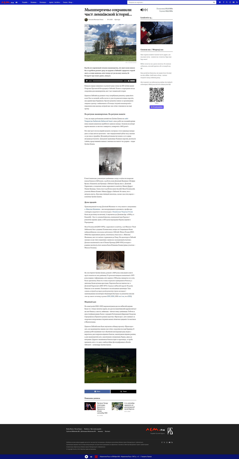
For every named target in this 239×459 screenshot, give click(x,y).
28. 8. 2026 (127, 411)
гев (120, 296)
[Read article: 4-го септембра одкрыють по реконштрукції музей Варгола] (117, 406)
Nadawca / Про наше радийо (92, 429)
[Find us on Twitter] (227, 2)
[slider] (132, 80)
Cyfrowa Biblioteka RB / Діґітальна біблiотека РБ (81, 431)
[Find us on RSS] (237, 2)
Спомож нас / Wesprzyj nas (152, 50)
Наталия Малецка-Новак (96, 19)
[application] (110, 81)
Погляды (43, 2)
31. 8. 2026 (100, 415)
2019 (108, 296)
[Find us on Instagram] (230, 2)
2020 (112, 296)
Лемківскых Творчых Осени (122, 212)
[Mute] (129, 81)
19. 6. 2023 (110, 19)
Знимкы (100, 431)
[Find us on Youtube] (233, 2)
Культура (117, 19)
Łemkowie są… (146, 18)
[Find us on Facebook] (223, 2)
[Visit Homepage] (7, 2)
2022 (129, 296)
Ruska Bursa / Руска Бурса (74, 429)
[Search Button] (214, 2)
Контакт (107, 431)
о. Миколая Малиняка (92, 209)
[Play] (87, 81)
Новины (33, 2)
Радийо (24, 2)
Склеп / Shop (67, 2)
